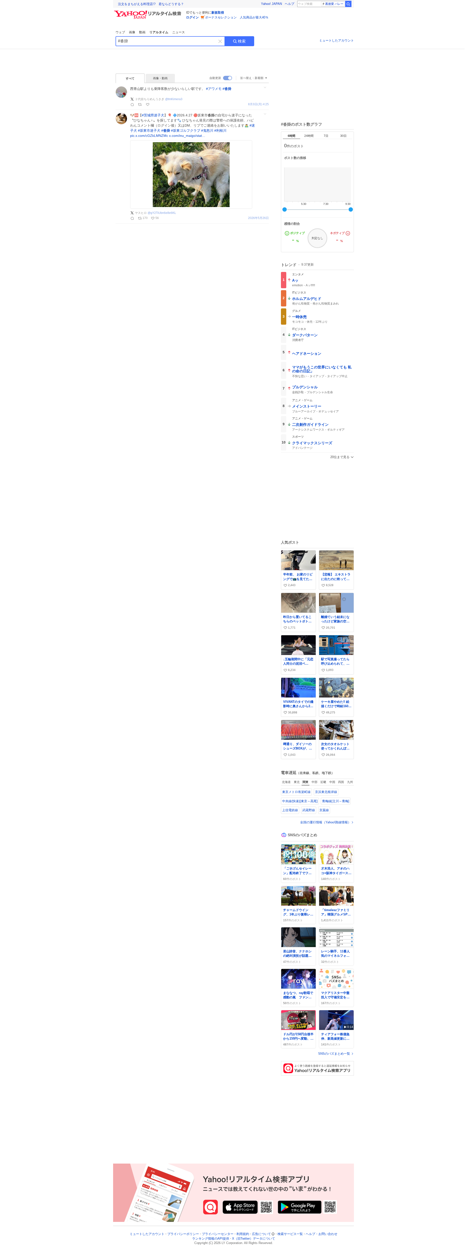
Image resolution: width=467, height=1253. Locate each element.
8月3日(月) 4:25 (258, 104)
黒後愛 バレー (334, 4)
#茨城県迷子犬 (153, 115)
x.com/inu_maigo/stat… (187, 136)
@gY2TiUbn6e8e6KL (162, 213)
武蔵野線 (308, 810)
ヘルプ (289, 4)
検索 (242, 41)
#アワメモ (214, 89)
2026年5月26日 (258, 218)
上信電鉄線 (290, 810)
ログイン (192, 17)
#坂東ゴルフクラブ (185, 130)
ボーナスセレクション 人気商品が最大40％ (237, 17)
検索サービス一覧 (290, 1234)
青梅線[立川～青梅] (335, 801)
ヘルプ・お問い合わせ (321, 1234)
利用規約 (242, 1234)
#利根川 (220, 130)
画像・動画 (160, 78)
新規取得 (217, 12)
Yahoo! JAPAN (271, 4)
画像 (132, 32)
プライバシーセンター (218, 1234)
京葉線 (324, 810)
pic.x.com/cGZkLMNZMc (149, 136)
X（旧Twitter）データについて (253, 1238)
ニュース (178, 32)
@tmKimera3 (173, 99)
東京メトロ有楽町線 (296, 792)
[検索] (348, 4)
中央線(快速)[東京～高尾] (300, 801)
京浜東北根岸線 (326, 792)
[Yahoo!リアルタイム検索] (148, 12)
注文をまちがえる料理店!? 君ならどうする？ (151, 4)
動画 (142, 32)
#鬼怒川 (207, 130)
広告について (261, 1234)
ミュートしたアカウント (336, 40)
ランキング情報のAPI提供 (210, 1238)
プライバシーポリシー (183, 1234)
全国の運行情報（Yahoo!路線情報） (325, 822)
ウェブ (120, 32)
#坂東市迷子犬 (149, 130)
